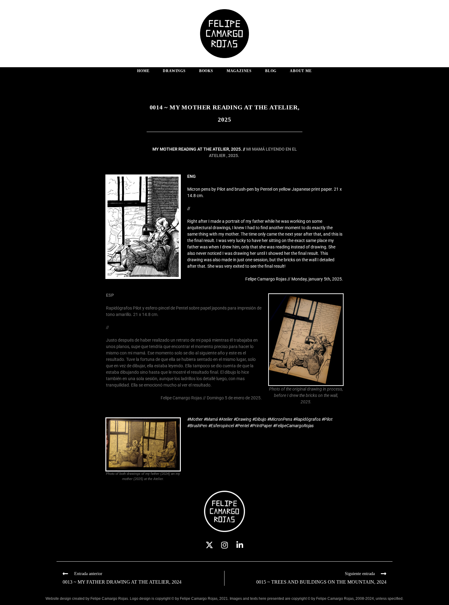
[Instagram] (225, 545)
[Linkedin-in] (240, 545)
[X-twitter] (209, 545)
